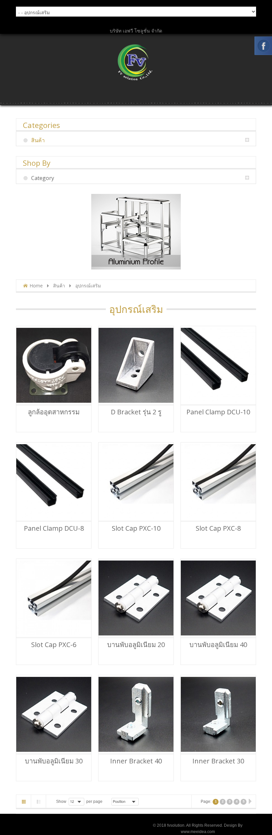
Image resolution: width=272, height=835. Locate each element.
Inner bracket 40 (136, 761)
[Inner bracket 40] (136, 714)
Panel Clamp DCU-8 (54, 528)
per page (94, 801)
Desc (143, 801)
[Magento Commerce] (136, 62)
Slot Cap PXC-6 (53, 644)
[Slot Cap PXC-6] (53, 598)
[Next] (249, 802)
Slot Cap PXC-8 (218, 528)
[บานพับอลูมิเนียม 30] (53, 714)
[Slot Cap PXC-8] (218, 481)
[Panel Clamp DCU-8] (53, 481)
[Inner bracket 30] (218, 714)
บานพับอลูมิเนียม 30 (54, 761)
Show (61, 801)
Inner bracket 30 (218, 761)
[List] (38, 801)
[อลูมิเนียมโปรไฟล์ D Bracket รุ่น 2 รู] (136, 365)
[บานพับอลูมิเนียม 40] (218, 598)
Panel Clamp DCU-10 (218, 412)
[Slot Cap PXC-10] (136, 481)
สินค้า (59, 285)
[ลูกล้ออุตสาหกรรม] (53, 365)
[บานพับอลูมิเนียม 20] (136, 598)
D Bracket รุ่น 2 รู (136, 412)
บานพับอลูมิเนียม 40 (218, 644)
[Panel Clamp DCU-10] (218, 365)
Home (36, 285)
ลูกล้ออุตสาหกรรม (54, 412)
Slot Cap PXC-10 (136, 528)
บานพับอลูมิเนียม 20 (136, 644)
